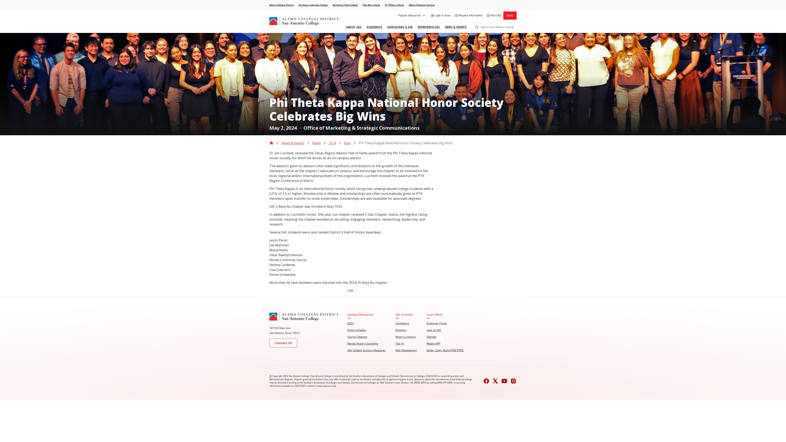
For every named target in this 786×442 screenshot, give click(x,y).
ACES (350, 323)
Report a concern (405, 337)
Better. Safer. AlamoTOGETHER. (445, 350)
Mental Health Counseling (362, 344)
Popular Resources (409, 15)
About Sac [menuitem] (354, 27)
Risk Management (406, 350)
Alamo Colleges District (281, 5)
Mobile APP (433, 344)
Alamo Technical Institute (422, 5)
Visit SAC (495, 15)
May (347, 143)
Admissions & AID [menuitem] (400, 27)
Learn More (434, 315)
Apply (510, 15)
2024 (332, 143)
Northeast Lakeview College (313, 5)
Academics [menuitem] (374, 27)
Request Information (470, 15)
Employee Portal (437, 323)
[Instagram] (513, 381)
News (316, 143)
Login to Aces (443, 15)
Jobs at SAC (434, 330)
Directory (401, 330)
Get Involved (403, 315)
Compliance (402, 323)
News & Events (292, 143)
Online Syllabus (356, 330)
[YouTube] (504, 381)
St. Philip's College (394, 5)
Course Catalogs (357, 337)
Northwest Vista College (345, 5)
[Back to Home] (271, 143)
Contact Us (283, 343)
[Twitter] (495, 381)
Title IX (399, 344)
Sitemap (431, 337)
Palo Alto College (371, 5)
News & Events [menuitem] (456, 27)
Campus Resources (360, 315)
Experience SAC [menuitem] (429, 27)
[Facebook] (486, 381)
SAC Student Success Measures (366, 350)
